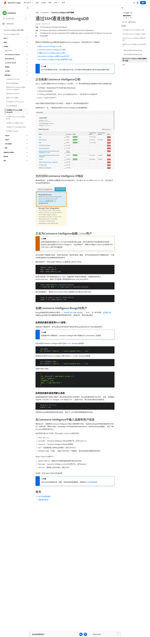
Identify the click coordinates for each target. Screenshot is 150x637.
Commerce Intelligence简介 (12, 34)
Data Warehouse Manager (12, 54)
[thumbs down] (85, 634)
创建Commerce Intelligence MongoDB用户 (134, 45)
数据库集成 (7, 75)
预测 (6, 148)
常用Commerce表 (9, 58)
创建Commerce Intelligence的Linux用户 (52, 53)
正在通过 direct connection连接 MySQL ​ (15, 118)
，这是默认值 (106, 312)
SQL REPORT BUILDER (10, 63)
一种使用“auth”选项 (69, 312)
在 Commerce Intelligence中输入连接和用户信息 (55, 59)
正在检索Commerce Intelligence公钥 (133, 30)
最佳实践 (6, 156)
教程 (5, 160)
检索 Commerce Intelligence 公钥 (49, 46)
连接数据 (7, 67)
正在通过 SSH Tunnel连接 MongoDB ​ (14, 111)
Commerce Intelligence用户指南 (62, 12)
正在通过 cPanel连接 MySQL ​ (15, 123)
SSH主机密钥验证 (91, 482)
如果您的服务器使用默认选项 (133, 54)
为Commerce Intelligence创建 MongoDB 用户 (54, 56)
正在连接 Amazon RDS (13, 79)
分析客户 (7, 139)
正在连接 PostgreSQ (12, 131)
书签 (126, 22)
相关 (123, 65)
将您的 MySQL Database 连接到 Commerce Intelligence (15, 88)
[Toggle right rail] (122, 8)
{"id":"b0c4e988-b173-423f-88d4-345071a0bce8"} (53, 27)
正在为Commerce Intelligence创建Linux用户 (134, 39)
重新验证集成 (43, 500)
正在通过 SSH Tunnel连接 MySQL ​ (16, 127)
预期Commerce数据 (12, 98)
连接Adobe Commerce (12, 93)
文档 (37, 12)
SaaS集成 (7, 71)
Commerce (45, 12)
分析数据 (6, 46)
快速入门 (6, 38)
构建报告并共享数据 (9, 152)
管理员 (5, 42)
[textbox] (14, 18)
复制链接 (133, 22)
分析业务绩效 (8, 144)
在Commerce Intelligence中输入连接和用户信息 (134, 60)
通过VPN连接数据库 (12, 83)
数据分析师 (8, 50)
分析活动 (7, 135)
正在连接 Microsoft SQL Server (15, 102)
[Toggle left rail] (27, 8)
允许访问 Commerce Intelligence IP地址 (52, 50)
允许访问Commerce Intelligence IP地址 (134, 34)
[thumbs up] (81, 634)
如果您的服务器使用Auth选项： (134, 50)
